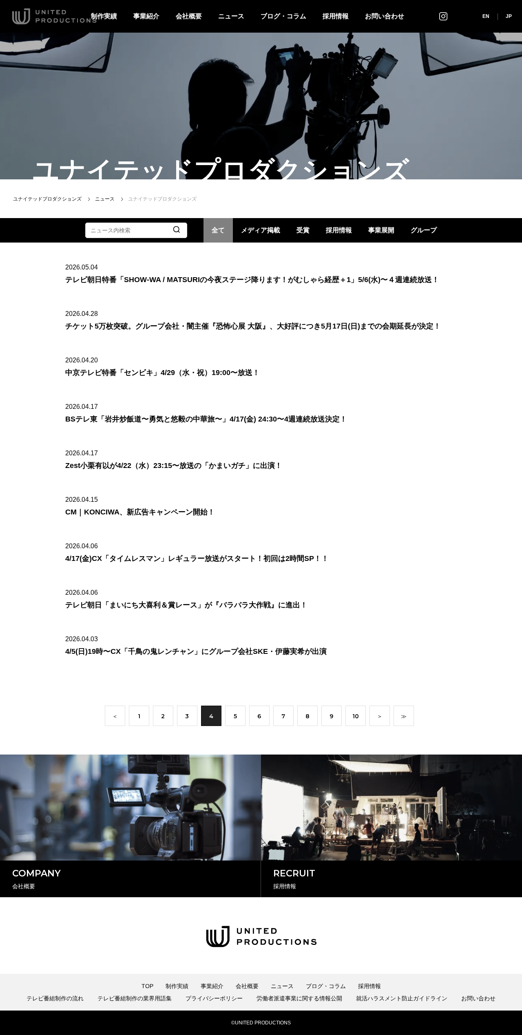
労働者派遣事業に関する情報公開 (299, 998)
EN (485, 16)
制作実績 (177, 986)
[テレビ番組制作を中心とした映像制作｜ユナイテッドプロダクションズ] (54, 16)
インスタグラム (443, 16)
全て (218, 230)
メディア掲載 (260, 230)
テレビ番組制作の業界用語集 (134, 998)
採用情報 (336, 16)
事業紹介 (146, 16)
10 (355, 716)
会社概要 (189, 16)
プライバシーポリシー (214, 998)
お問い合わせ (384, 16)
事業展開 (381, 230)
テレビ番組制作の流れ (55, 998)
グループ (424, 230)
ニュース (231, 16)
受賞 (303, 230)
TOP (147, 986)
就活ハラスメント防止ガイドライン (401, 998)
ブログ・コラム (283, 16)
